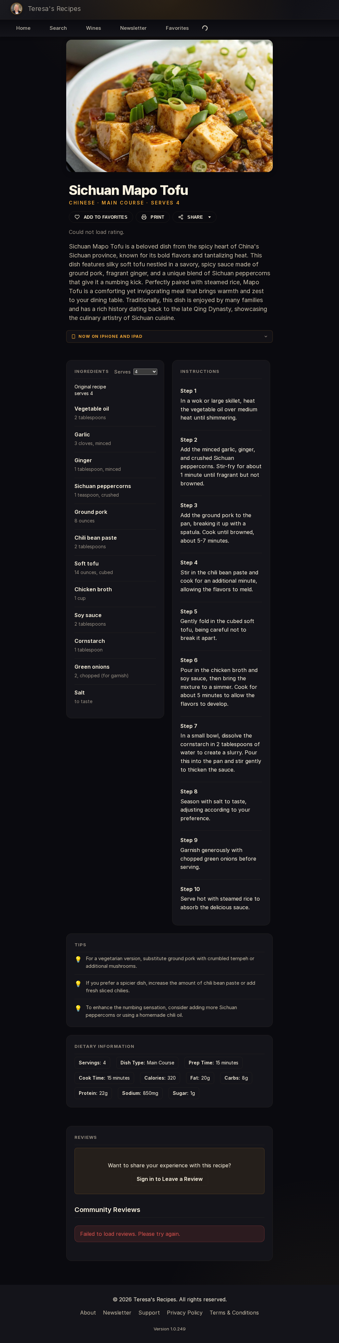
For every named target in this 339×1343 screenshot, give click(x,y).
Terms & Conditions (234, 1312)
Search (58, 28)
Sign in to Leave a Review (170, 1179)
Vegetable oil (91, 408)
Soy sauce (88, 615)
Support (149, 1312)
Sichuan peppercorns (102, 486)
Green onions (92, 666)
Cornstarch (89, 641)
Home (23, 28)
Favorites (177, 28)
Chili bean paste (95, 537)
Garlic (82, 434)
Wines (93, 28)
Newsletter (133, 28)
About (88, 1312)
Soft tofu (86, 563)
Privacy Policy (185, 1312)
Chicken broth (93, 589)
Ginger (83, 460)
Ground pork (90, 512)
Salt (79, 692)
